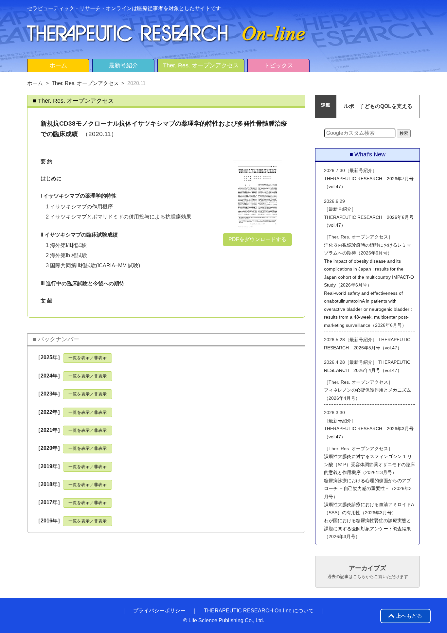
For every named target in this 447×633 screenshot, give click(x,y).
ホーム (58, 65)
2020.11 (136, 83)
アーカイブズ (367, 572)
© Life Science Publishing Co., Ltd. (223, 620)
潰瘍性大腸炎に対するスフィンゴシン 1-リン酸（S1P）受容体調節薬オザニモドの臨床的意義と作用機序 (369, 464)
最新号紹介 (123, 65)
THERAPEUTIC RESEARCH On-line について (259, 610)
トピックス (278, 65)
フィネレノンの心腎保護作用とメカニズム (367, 390)
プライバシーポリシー (159, 610)
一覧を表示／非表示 (87, 357)
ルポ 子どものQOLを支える (378, 106)
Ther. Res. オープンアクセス (201, 65)
